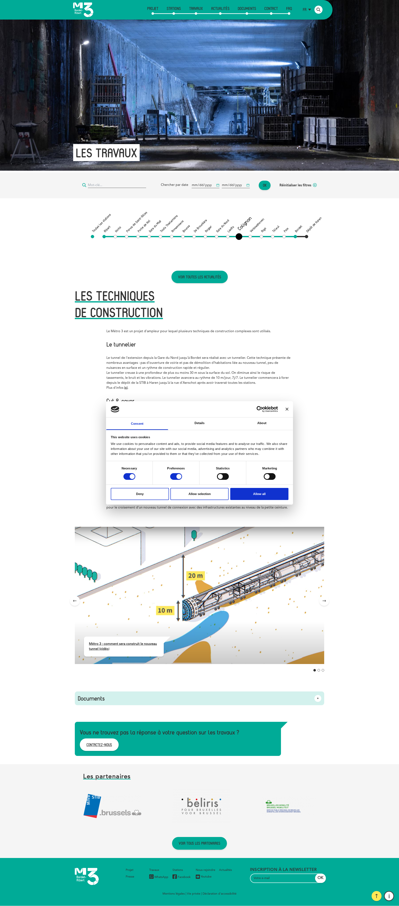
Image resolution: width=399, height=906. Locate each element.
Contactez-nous (99, 744)
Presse (130, 876)
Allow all (259, 494)
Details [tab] (200, 423)
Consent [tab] (137, 423)
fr (304, 9)
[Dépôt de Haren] (306, 236)
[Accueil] (83, 9)
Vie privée (193, 893)
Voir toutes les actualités (199, 277)
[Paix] (284, 236)
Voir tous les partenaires (199, 843)
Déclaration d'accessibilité (219, 893)
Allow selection (199, 494)
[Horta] (115, 236)
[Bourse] (183, 236)
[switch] (176, 476)
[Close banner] (287, 409)
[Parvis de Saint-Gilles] (126, 236)
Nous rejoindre (205, 870)
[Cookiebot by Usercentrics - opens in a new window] (259, 409)
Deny (140, 494)
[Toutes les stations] (92, 236)
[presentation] (75, 601)
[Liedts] (227, 236)
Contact (271, 8)
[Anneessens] (171, 236)
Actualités (220, 8)
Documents (247, 8)
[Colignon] (239, 236)
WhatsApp (161, 877)
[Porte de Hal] (138, 236)
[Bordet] (295, 236)
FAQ (289, 8)
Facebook (184, 877)
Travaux (196, 8)
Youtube (206, 876)
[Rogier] (205, 236)
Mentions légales (174, 893)
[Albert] (104, 236)
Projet (152, 8)
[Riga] (261, 236)
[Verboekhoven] (250, 236)
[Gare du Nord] (216, 236)
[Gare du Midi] (149, 236)
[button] (314, 670)
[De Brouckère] (194, 236)
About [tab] (261, 423)
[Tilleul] (272, 236)
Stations (174, 8)
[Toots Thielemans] (160, 236)
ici (126, 388)
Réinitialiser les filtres (295, 185)
